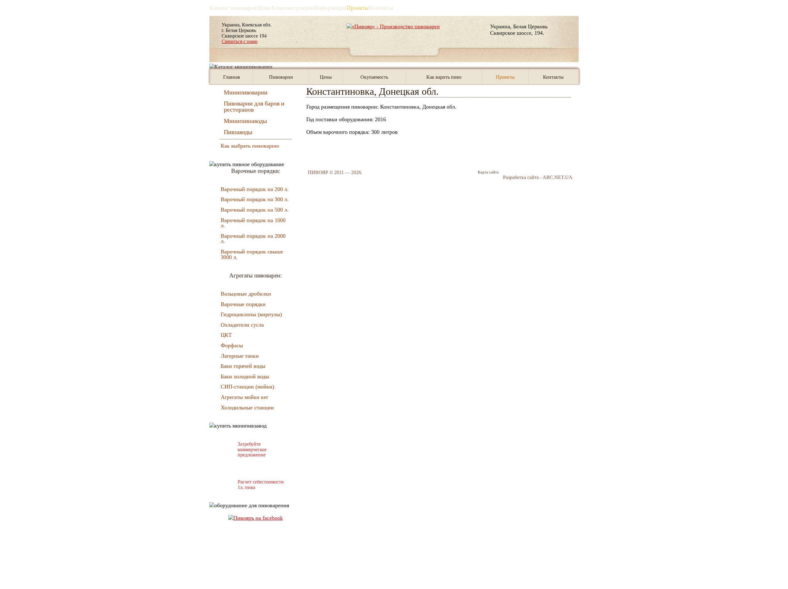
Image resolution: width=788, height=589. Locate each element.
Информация (330, 8)
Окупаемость (374, 77)
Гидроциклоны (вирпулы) (251, 314)
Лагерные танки (240, 356)
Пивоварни (281, 77)
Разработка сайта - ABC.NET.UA (538, 177)
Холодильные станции (247, 407)
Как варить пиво (443, 77)
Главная (231, 77)
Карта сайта (488, 172)
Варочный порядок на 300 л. (255, 199)
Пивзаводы (238, 132)
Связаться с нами (240, 41)
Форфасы (232, 345)
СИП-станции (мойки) (247, 387)
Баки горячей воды (243, 366)
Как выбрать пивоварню (250, 146)
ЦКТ (226, 335)
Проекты (358, 8)
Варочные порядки (243, 304)
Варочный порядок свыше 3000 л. (252, 254)
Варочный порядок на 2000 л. (253, 239)
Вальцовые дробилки (246, 294)
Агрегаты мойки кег (244, 397)
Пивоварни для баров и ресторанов (254, 106)
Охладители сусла (242, 325)
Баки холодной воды (245, 376)
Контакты (381, 8)
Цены (326, 77)
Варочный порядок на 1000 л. (253, 223)
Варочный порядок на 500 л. (255, 210)
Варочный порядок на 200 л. (255, 189)
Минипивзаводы (245, 120)
